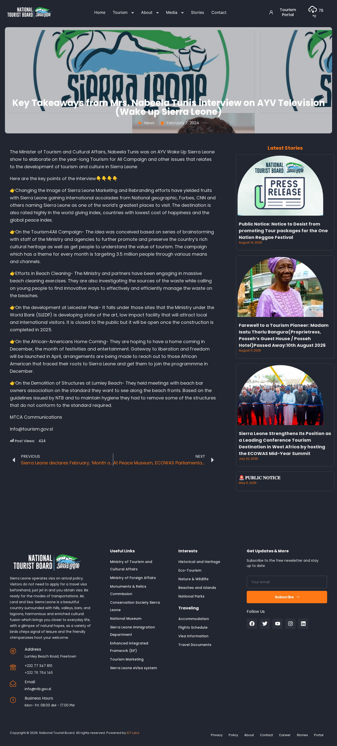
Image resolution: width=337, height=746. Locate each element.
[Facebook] (252, 624)
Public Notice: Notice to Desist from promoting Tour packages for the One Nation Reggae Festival (283, 230)
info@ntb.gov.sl (38, 688)
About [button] (146, 12)
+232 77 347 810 (38, 665)
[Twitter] (265, 624)
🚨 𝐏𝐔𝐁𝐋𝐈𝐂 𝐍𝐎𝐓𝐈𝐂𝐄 (260, 478)
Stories (197, 12)
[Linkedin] (303, 624)
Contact (218, 12)
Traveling (188, 608)
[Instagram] (290, 624)
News (149, 123)
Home (99, 12)
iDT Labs (133, 732)
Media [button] (171, 12)
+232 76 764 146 (39, 672)
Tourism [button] (120, 12)
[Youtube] (277, 624)
